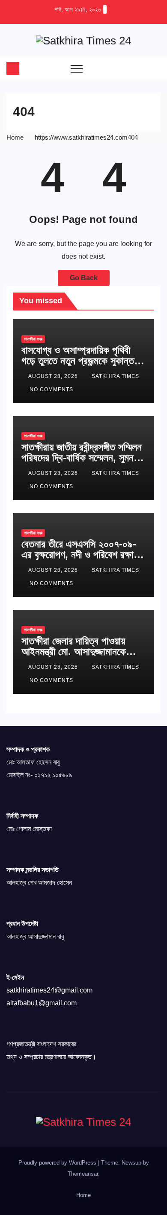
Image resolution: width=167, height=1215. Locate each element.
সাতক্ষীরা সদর (33, 339)
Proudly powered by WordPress (58, 1162)
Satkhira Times (115, 376)
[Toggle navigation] (76, 68)
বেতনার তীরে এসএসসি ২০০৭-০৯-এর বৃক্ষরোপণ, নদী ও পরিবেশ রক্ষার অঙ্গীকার (79, 554)
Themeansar (83, 1174)
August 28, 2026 (54, 376)
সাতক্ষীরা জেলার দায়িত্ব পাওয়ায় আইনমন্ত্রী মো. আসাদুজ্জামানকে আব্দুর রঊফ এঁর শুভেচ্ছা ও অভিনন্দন (80, 651)
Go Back (84, 277)
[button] (137, 68)
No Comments (51, 389)
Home (15, 137)
